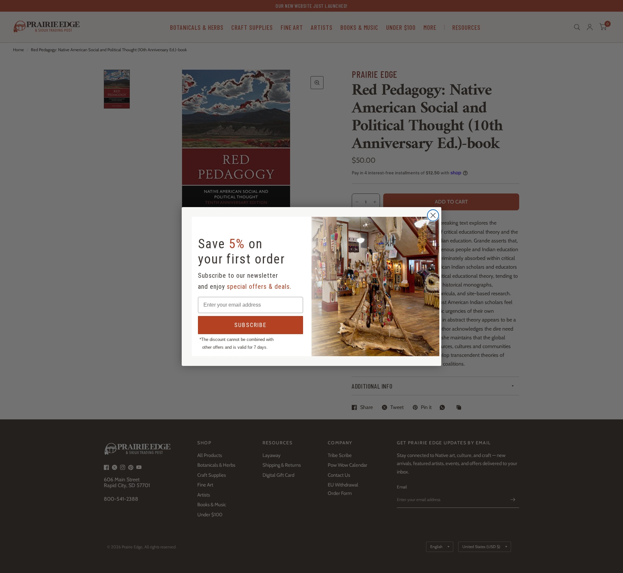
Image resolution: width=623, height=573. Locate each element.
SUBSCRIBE (250, 325)
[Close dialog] (433, 215)
